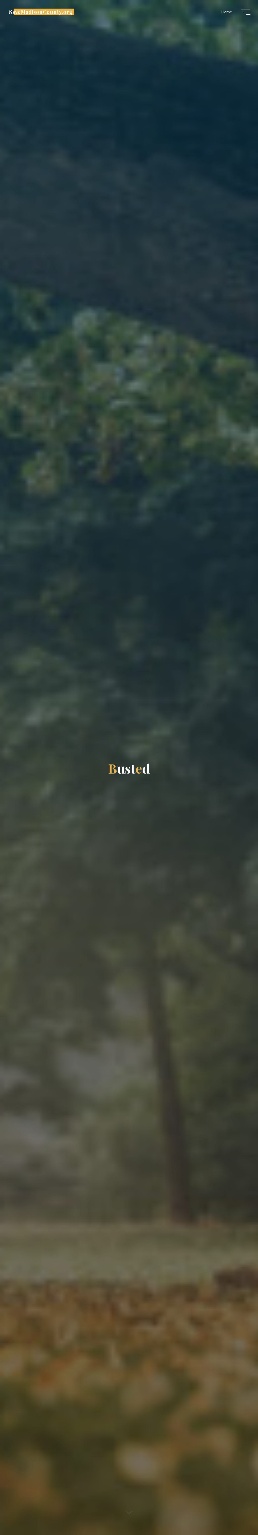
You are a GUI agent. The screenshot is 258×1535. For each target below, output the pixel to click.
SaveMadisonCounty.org (41, 12)
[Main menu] (245, 12)
